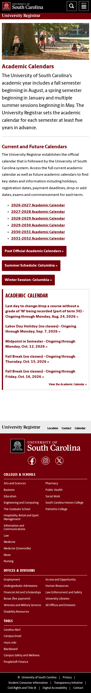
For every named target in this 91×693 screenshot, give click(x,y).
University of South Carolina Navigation (84, 6)
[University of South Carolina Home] (21, 5)
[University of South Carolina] (45, 446)
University (21, 15)
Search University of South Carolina (72, 6)
